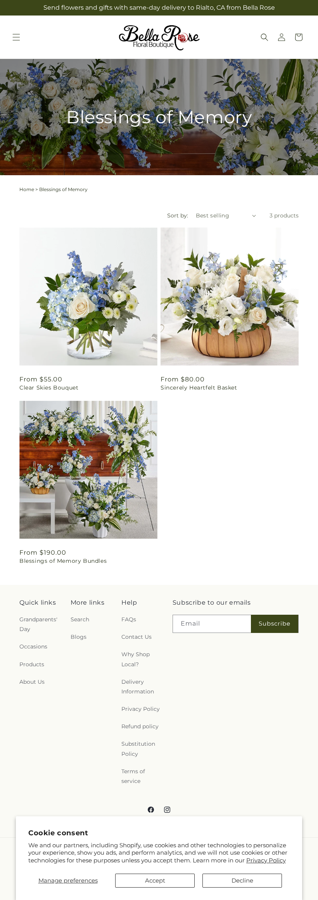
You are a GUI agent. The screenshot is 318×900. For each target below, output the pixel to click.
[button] (16, 37)
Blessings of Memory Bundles (63, 560)
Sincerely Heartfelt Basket (199, 387)
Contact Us (136, 636)
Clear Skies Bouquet (48, 387)
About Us (32, 681)
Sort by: (177, 215)
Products (31, 664)
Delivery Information (137, 686)
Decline (242, 880)
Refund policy (140, 726)
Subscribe (274, 623)
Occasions (33, 646)
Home (26, 189)
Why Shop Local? (135, 659)
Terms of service (133, 776)
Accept (155, 880)
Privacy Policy (266, 860)
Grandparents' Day (38, 624)
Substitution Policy (138, 748)
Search (80, 619)
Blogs (78, 636)
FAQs (128, 619)
